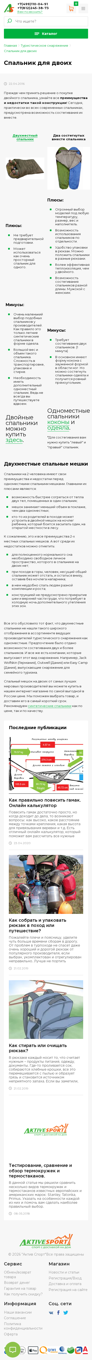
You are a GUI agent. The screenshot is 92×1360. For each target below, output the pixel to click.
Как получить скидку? (23, 1294)
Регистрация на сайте (68, 1290)
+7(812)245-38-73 (33, 8)
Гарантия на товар (20, 1288)
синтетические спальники (49, 706)
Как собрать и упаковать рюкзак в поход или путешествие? (37, 925)
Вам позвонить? (29, 12)
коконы (58, 421)
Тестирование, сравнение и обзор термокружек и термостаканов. (40, 1170)
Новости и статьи (64, 1272)
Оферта (11, 1334)
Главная (10, 45)
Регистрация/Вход (65, 1278)
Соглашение (15, 1318)
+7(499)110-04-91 (32, 4)
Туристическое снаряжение (44, 45)
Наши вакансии (18, 1312)
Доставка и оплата (65, 1284)
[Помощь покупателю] (83, 8)
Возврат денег (17, 1282)
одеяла (58, 427)
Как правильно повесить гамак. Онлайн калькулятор (45, 802)
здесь (14, 439)
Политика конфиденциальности (23, 1326)
